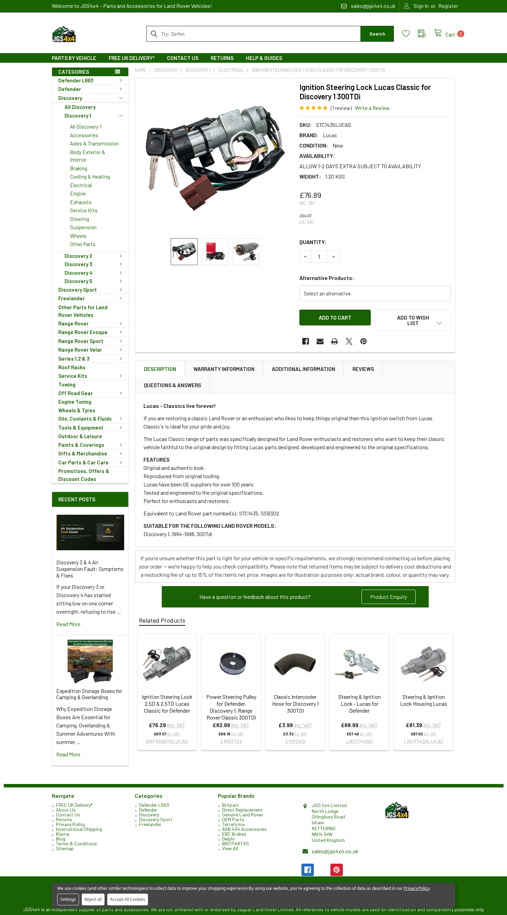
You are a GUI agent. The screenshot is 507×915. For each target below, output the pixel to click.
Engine (78, 193)
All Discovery (80, 107)
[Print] (334, 341)
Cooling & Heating (90, 176)
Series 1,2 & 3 (74, 358)
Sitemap (65, 848)
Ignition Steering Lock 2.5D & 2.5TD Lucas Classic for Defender (167, 703)
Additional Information (303, 369)
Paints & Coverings (81, 445)
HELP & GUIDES (264, 58)
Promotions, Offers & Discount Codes (83, 475)
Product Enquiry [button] (388, 596)
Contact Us (182, 58)
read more (68, 624)
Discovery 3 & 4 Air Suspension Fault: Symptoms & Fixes (89, 569)
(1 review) (341, 107)
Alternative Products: (326, 277)
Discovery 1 (77, 115)
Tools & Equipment (80, 427)
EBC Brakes (234, 834)
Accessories (84, 135)
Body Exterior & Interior (87, 156)
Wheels (78, 236)
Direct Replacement (242, 810)
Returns (222, 58)
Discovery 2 (78, 256)
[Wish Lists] (410, 33)
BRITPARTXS (235, 843)
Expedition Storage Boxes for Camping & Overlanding (89, 694)
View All (230, 848)
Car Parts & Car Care (83, 462)
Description (160, 369)
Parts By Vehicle (74, 58)
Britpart (230, 805)
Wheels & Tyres (76, 410)
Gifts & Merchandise (82, 453)
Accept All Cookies (127, 899)
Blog (60, 839)
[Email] (320, 341)
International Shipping (79, 829)
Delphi (228, 839)
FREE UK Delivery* (132, 58)
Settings (68, 899)
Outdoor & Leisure (80, 436)
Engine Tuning (74, 402)
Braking (78, 168)
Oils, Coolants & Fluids (85, 418)
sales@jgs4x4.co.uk (335, 851)
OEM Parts (233, 819)
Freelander (71, 298)
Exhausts (81, 202)
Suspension (83, 227)
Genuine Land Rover (242, 814)
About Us (66, 810)
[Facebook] (305, 341)
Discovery (70, 98)
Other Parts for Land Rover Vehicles (83, 311)
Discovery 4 (78, 273)
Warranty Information (224, 369)
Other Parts (83, 244)
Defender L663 (75, 80)
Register (448, 6)
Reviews (363, 369)
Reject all (93, 899)
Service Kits (84, 210)
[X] (349, 341)
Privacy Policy (70, 824)
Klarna (62, 834)
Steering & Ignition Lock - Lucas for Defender (359, 703)
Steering (79, 219)
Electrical (81, 185)
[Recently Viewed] (426, 33)
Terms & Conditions (76, 843)
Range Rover (73, 323)
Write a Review (372, 107)
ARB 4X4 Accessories (244, 829)
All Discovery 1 (85, 126)
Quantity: (313, 242)
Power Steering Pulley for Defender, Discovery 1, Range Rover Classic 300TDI (231, 707)
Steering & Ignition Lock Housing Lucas (423, 700)
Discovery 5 (78, 281)
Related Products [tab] (162, 620)
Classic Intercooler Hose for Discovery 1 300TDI (295, 703)
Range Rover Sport (80, 341)
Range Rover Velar (80, 349)
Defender (69, 89)
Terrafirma (233, 824)
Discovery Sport (77, 289)
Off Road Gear (75, 393)
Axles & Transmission (94, 143)
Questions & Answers (172, 385)
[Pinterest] (363, 341)
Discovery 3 (78, 264)
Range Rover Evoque (83, 332)
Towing (67, 384)
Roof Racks (72, 367)
